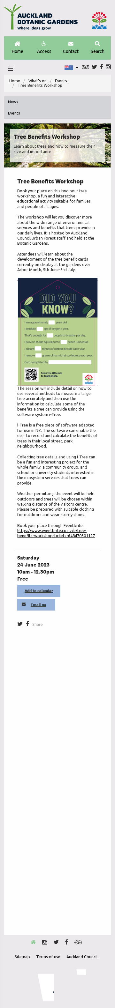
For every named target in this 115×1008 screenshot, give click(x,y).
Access (44, 51)
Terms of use (48, 956)
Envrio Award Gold (41, 985)
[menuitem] (14, 81)
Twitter (94, 67)
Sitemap (22, 956)
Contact (71, 51)
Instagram (108, 67)
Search (97, 51)
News (13, 102)
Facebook (101, 67)
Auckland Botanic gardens (41, 19)
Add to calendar (39, 590)
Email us (38, 604)
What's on (37, 81)
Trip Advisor (85, 67)
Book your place (32, 191)
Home (17, 51)
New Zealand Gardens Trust (73, 985)
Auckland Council (99, 20)
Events (61, 81)
